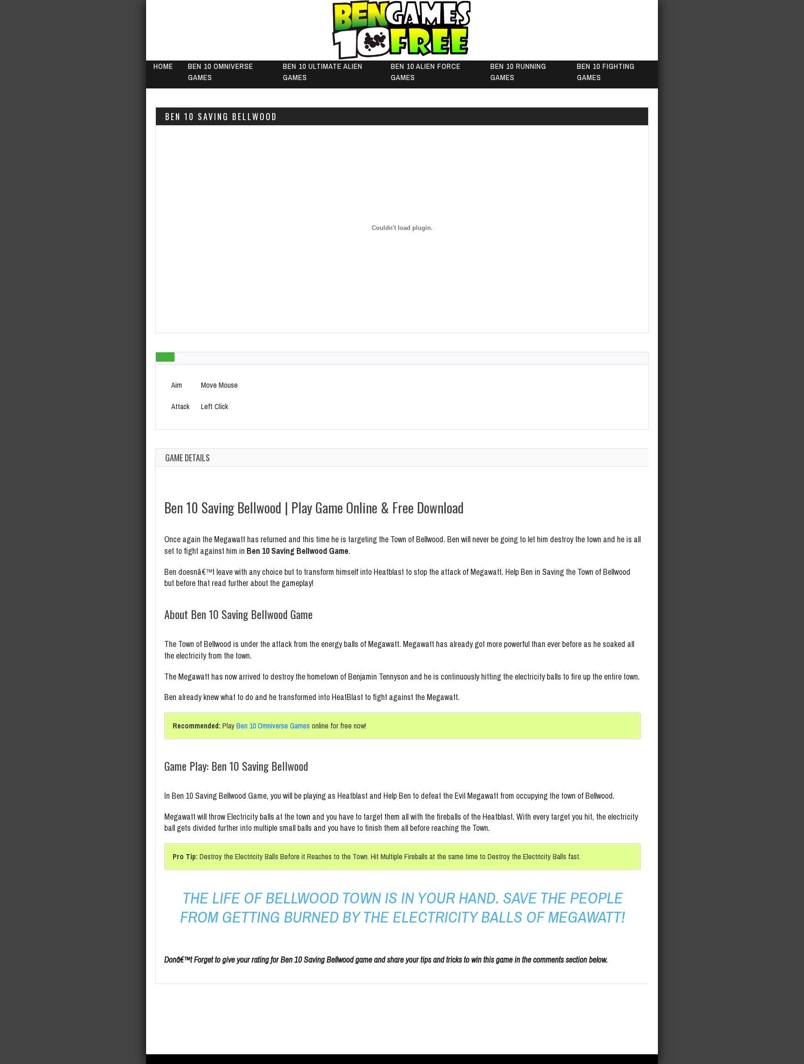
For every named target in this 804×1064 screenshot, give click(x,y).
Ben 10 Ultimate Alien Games (322, 72)
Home (163, 66)
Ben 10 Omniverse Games (220, 72)
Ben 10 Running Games (518, 72)
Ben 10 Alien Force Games (426, 72)
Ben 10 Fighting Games (606, 72)
